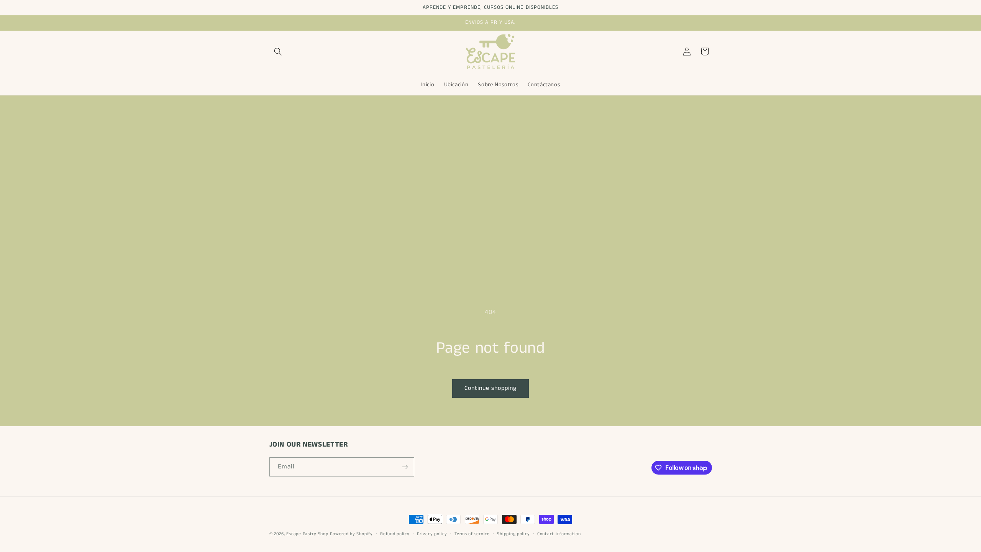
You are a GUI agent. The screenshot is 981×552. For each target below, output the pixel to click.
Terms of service (472, 534)
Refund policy (395, 534)
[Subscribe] (404, 466)
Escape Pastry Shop (307, 534)
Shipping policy (513, 534)
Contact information (559, 534)
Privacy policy (432, 534)
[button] (278, 51)
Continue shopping (490, 388)
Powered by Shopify (351, 534)
